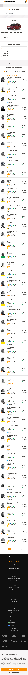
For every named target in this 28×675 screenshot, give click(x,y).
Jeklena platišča (14, 599)
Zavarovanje (14, 571)
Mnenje (14, 576)
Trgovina (14, 606)
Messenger (12, 625)
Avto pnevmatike (14, 597)
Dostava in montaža (14, 612)
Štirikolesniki (15, 5)
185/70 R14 (5, 50)
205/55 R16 (5, 53)
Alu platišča (14, 601)
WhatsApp (12, 622)
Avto (2, 5)
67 (18, 549)
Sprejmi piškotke (14, 669)
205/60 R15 (5, 55)
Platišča (6, 5)
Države (14, 585)
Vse (4, 48)
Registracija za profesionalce (14, 578)
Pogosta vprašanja (14, 630)
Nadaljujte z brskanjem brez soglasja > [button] (20, 652)
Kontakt (14, 628)
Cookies (14, 589)
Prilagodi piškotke (13, 672)
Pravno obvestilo (14, 580)
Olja (14, 608)
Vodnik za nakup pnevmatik (14, 574)
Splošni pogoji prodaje (14, 583)
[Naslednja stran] (21, 549)
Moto (10, 5)
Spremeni (3, 38)
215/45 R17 (5, 57)
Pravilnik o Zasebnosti (14, 587)
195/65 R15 (5, 51)
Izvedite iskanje (14, 9)
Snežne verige (23, 5)
